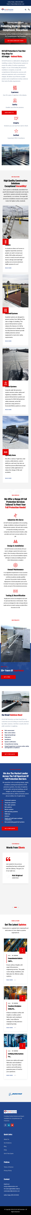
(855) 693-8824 (19, 2)
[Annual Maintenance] (15, 565)
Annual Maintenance (16, 569)
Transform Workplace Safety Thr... (14, 1007)
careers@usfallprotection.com (12, 1191)
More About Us (9, 112)
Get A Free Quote (8, 1153)
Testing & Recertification (15, 595)
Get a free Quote (7, 677)
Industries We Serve (15, 520)
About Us (6, 1139)
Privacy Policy (8, 1170)
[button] (3, 643)
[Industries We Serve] (15, 515)
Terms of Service (8, 1167)
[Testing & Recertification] (15, 591)
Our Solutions (7, 1143)
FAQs (5, 1150)
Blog (9, 955)
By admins (15, 955)
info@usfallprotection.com (17, 4)
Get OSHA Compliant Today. (16, 40)
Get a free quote (10, 754)
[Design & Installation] (15, 541)
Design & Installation (15, 546)
